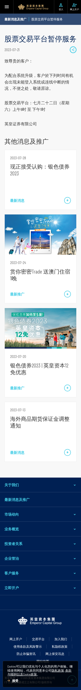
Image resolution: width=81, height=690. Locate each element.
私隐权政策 (60, 646)
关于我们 (11, 485)
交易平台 (38, 639)
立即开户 (11, 587)
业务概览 (11, 529)
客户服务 (11, 573)
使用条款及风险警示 (28, 646)
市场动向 (11, 514)
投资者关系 (13, 543)
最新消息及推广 (17, 499)
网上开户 (15, 639)
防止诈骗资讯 (26, 654)
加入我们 (60, 639)
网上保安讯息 (54, 654)
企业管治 (11, 558)
